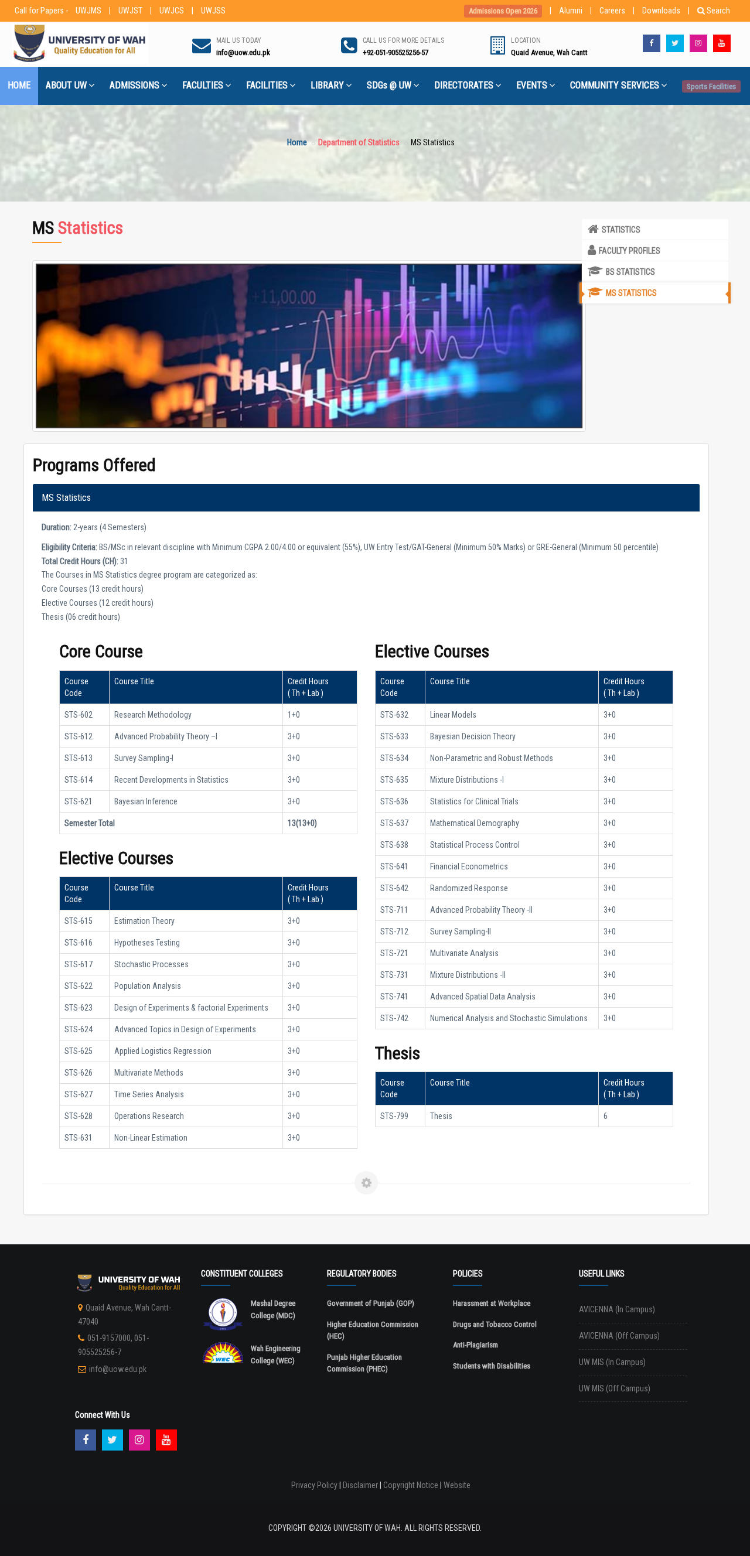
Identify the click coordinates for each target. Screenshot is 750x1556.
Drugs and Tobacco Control (495, 1324)
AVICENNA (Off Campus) (619, 1335)
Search (718, 10)
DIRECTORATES (463, 85)
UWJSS (213, 10)
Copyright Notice (410, 1485)
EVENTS (531, 85)
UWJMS (88, 10)
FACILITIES (267, 85)
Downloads (661, 10)
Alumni (570, 10)
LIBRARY (327, 85)
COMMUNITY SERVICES (614, 85)
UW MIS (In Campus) (612, 1362)
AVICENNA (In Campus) (617, 1309)
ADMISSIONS (134, 85)
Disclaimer (360, 1485)
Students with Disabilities (491, 1366)
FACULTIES (202, 85)
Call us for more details (403, 40)
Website (457, 1485)
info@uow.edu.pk (117, 1369)
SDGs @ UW (389, 85)
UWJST (130, 10)
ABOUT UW (66, 85)
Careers (612, 10)
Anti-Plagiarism (475, 1344)
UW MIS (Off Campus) (614, 1388)
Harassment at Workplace (491, 1303)
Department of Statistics (359, 142)
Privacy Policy (314, 1485)
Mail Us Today (238, 40)
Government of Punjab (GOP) (370, 1303)
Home (297, 142)
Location (526, 40)
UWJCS (171, 10)
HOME (19, 85)
